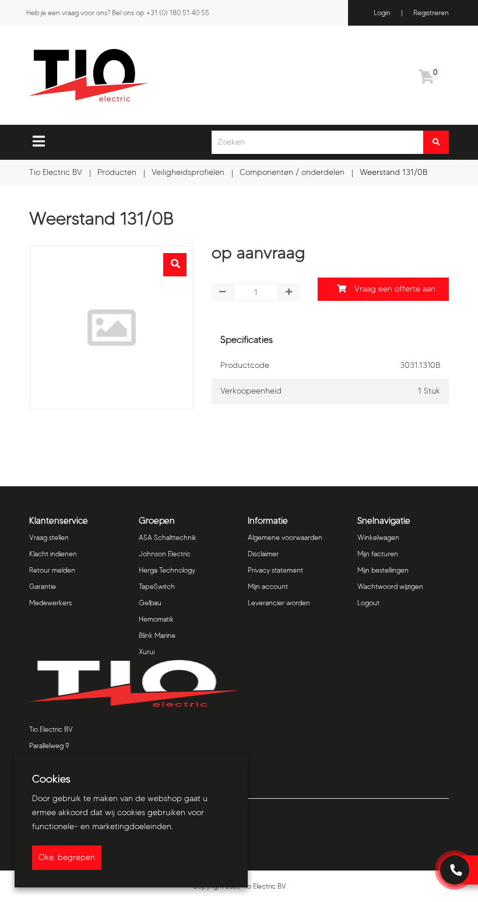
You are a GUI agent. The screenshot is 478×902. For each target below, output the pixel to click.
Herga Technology (167, 570)
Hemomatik (156, 619)
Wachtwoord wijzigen (390, 586)
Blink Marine (157, 635)
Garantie (42, 586)
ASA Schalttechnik (167, 537)
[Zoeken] (436, 142)
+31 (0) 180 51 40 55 (177, 12)
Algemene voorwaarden (285, 537)
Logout (368, 602)
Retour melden (52, 570)
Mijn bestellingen (383, 570)
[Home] (148, 75)
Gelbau (150, 602)
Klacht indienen (53, 553)
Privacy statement (275, 570)
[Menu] (38, 141)
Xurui (146, 651)
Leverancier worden (279, 602)
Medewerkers (50, 602)
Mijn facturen (377, 553)
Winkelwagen (378, 537)
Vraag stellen (49, 537)
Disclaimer (263, 553)
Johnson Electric (165, 553)
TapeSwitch (157, 586)
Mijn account (268, 586)
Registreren (431, 12)
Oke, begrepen (66, 857)
